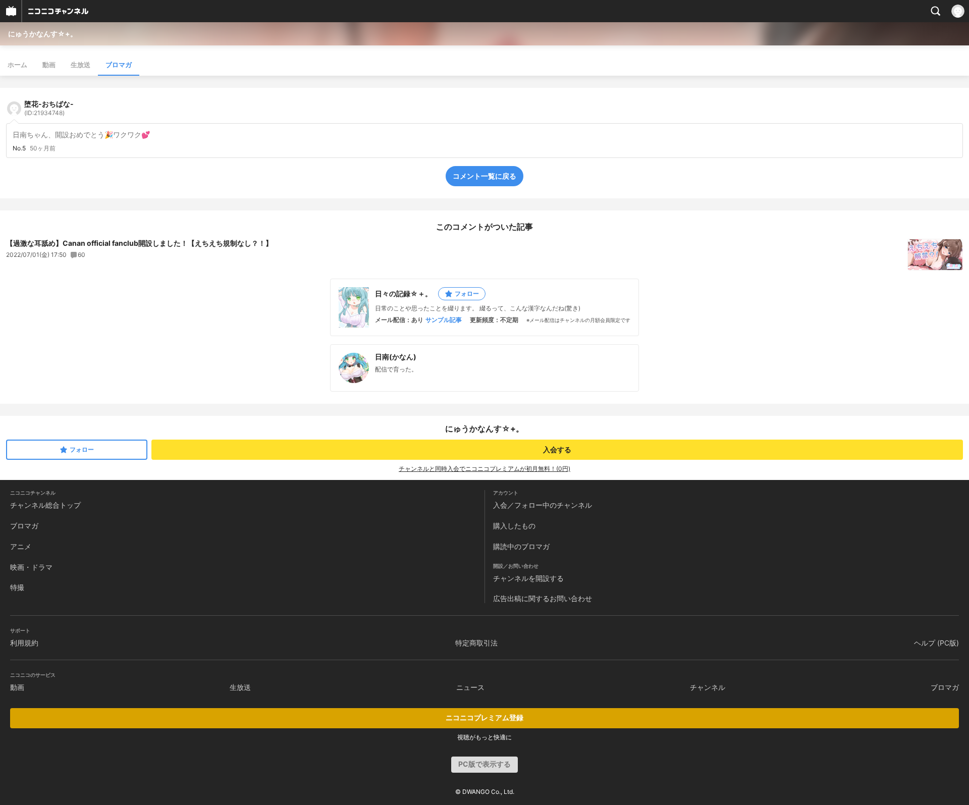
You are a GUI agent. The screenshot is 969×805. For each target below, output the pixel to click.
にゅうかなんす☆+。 (42, 33)
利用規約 (24, 642)
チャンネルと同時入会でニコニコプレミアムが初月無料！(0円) (484, 468)
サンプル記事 (443, 320)
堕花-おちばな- (49, 108)
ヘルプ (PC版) (936, 642)
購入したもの (514, 525)
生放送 (80, 65)
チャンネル (707, 687)
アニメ (20, 546)
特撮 (17, 587)
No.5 (19, 148)
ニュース (470, 687)
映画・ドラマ (31, 567)
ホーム (17, 65)
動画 (49, 65)
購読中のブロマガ (521, 546)
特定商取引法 (476, 642)
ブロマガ (118, 65)
